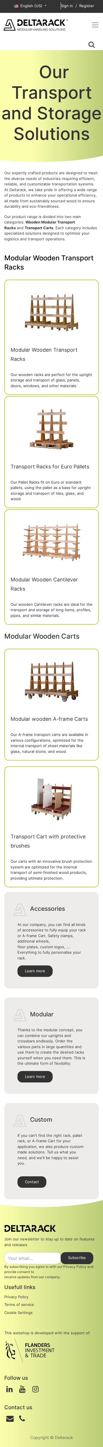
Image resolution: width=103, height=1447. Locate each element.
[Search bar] (91, 44)
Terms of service (19, 1304)
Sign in (67, 5)
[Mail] (10, 1419)
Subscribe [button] (77, 1257)
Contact (32, 1181)
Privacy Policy (74, 1266)
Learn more (35, 971)
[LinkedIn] (9, 1389)
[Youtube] (22, 1389)
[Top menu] (95, 24)
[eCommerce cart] (10, 43)
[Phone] (22, 1419)
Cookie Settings (18, 1312)
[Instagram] (35, 1389)
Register (86, 5)
